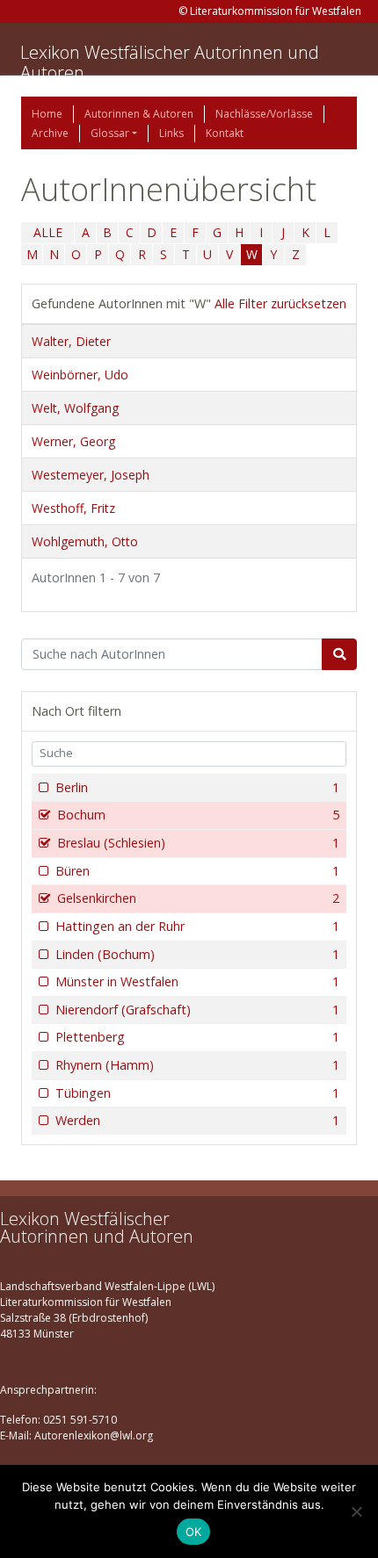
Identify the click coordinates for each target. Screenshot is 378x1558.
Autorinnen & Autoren (138, 113)
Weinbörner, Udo (80, 374)
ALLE (47, 232)
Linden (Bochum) (197, 954)
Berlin (197, 787)
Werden (197, 1120)
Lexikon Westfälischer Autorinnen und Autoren (169, 62)
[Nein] (356, 1511)
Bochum (198, 814)
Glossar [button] (110, 133)
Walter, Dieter (71, 341)
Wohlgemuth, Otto (85, 541)
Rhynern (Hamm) (197, 1065)
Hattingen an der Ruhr (197, 926)
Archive (50, 133)
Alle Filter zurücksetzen (280, 303)
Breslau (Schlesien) (198, 842)
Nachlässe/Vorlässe (264, 113)
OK (193, 1532)
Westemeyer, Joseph (90, 474)
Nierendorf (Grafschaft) (197, 1009)
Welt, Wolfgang (75, 408)
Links (171, 133)
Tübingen (197, 1093)
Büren (197, 870)
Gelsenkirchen (198, 898)
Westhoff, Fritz (73, 508)
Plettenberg (197, 1036)
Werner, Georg (73, 441)
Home (47, 113)
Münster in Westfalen (197, 981)
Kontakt (225, 133)
